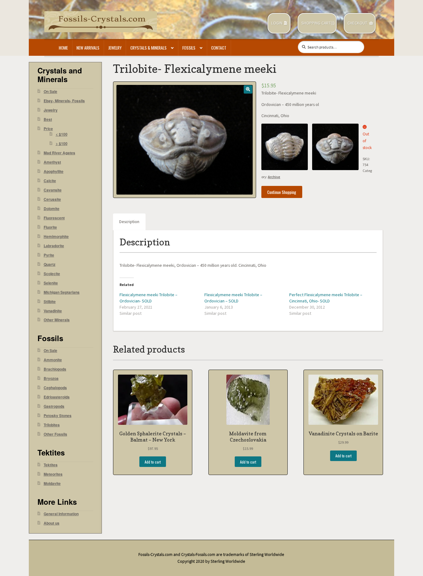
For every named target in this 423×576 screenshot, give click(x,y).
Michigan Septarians (62, 292)
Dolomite (51, 208)
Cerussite (52, 199)
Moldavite (52, 483)
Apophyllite (53, 171)
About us (51, 523)
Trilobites (52, 425)
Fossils (188, 48)
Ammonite (53, 360)
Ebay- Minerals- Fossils (64, 100)
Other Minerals (57, 320)
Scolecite (52, 273)
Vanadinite (53, 311)
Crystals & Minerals (148, 48)
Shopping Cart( (316, 23)
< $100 (62, 134)
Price (48, 128)
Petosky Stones (58, 415)
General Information (61, 514)
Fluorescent (54, 218)
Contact (218, 48)
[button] (248, 89)
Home (63, 48)
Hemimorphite (56, 236)
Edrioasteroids (57, 397)
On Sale (50, 91)
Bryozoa (51, 378)
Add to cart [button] (153, 461)
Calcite (50, 180)
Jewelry (115, 48)
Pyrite (49, 255)
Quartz (49, 264)
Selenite (51, 283)
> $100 (62, 143)
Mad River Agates (59, 153)
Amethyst (52, 162)
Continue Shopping (281, 192)
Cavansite (53, 190)
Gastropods (54, 406)
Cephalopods (55, 387)
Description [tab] (129, 221)
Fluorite (50, 227)
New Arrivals (87, 48)
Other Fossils (55, 434)
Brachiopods (55, 369)
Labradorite (54, 245)
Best (48, 119)
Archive (274, 176)
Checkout (357, 23)
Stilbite (50, 301)
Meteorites (53, 474)
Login (276, 23)
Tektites (51, 465)
